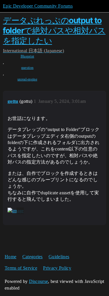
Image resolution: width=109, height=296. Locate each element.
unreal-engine (27, 79)
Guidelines (59, 256)
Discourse (38, 281)
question (27, 68)
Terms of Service (21, 267)
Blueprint (27, 56)
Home (10, 256)
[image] (16, 210)
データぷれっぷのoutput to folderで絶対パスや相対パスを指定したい (54, 30)
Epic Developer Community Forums (38, 5)
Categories (32, 256)
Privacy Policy (57, 267)
